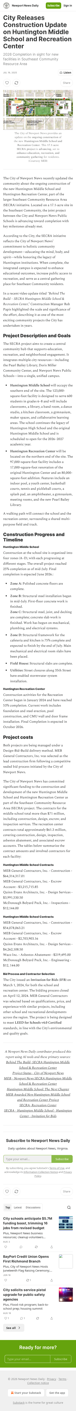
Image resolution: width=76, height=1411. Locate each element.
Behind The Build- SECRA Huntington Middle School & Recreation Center (38, 1065)
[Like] (7, 83)
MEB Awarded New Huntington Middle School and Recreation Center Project (38, 1097)
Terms (62, 1379)
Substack (19, 1402)
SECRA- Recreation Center (38, 1105)
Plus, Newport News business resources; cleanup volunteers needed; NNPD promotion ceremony (27, 1235)
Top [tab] (7, 1207)
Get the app (57, 1393)
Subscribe (53, 5)
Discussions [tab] (33, 1207)
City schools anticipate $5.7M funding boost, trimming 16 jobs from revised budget (27, 1223)
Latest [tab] (18, 1207)
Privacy (51, 1379)
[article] (38, 1232)
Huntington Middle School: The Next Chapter (38, 1089)
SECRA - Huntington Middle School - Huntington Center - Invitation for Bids (38, 1113)
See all (11, 1328)
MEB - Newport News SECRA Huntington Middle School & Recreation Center (38, 1081)
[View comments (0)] (21, 1247)
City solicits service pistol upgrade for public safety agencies (24, 1294)
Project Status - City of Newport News (38, 1073)
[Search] (69, 1207)
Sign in (68, 5)
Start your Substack (27, 1393)
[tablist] (23, 1207)
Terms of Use (56, 1168)
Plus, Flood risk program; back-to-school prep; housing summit (26, 1306)
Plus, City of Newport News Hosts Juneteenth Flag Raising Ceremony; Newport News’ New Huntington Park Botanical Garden (28, 1268)
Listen (67, 72)
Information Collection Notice (41, 1172)
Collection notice (38, 1383)
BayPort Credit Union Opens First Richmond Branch (26, 1259)
